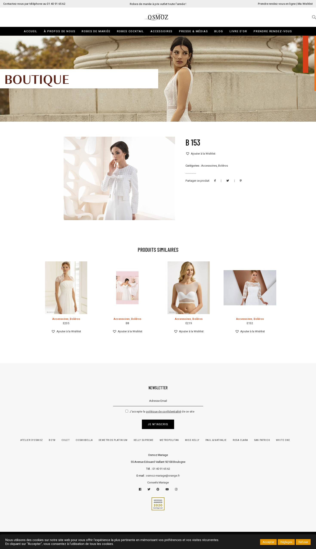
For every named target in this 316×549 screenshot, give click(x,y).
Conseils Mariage (158, 482)
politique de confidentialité (163, 411)
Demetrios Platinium (113, 440)
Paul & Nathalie (216, 440)
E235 (66, 323)
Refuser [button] (303, 542)
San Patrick (262, 440)
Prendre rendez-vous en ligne (277, 4)
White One (283, 440)
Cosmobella (84, 440)
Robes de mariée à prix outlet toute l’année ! (158, 4)
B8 (127, 323)
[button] (200, 153)
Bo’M (52, 440)
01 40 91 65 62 (161, 469)
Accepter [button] (268, 542)
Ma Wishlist (305, 4)
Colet (65, 440)
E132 (250, 323)
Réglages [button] (286, 542)
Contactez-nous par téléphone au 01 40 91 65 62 (34, 4)
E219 (189, 323)
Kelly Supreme (144, 440)
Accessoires (209, 166)
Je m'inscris (158, 424)
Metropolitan (169, 440)
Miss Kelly (192, 440)
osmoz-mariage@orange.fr (163, 476)
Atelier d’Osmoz (31, 440)
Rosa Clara (240, 440)
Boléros (223, 166)
